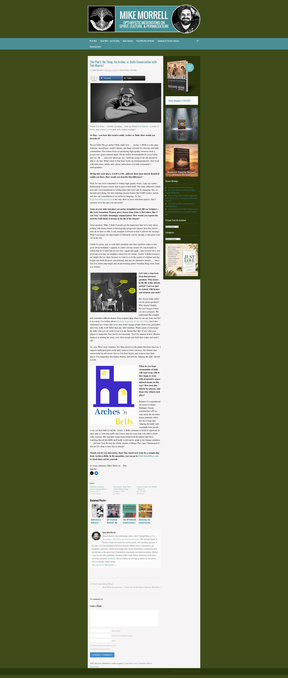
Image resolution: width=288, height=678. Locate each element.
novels (109, 129)
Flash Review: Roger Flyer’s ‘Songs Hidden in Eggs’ (122, 488)
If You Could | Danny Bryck (102, 584)
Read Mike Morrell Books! (145, 41)
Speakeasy (111, 558)
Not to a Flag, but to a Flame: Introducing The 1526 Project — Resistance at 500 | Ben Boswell (181, 198)
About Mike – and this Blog (109, 41)
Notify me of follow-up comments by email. (104, 645)
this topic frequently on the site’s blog (132, 321)
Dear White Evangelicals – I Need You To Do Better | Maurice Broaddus (131, 587)
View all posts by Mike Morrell (104, 565)
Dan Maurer (143, 126)
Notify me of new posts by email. (101, 649)
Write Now (93, 41)
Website (114, 641)
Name (116, 631)
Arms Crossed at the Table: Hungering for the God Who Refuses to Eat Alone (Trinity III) (181, 212)
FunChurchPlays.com (148, 455)
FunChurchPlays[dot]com (101, 199)
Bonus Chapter (128, 41)
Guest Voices (124, 70)
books (92, 129)
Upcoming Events (95, 46)
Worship (133, 70)
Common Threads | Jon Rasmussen (180, 187)
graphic (103, 129)
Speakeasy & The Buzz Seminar (168, 41)
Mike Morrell (97, 70)
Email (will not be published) (122, 636)
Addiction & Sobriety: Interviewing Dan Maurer (98, 488)
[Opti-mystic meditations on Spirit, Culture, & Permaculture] (144, 32)
